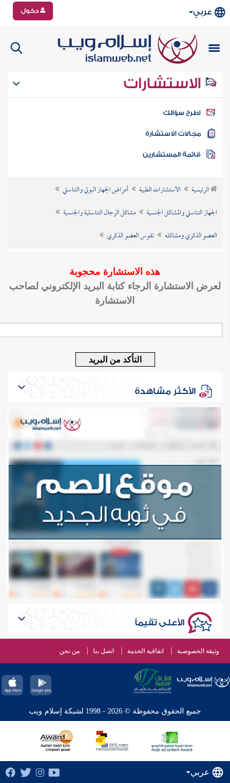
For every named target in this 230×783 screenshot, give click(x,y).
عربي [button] (202, 12)
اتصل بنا (103, 651)
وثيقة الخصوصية (198, 651)
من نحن (69, 651)
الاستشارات (164, 83)
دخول (30, 10)
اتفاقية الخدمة (145, 651)
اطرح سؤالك (182, 113)
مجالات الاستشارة (173, 133)
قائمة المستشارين (172, 154)
